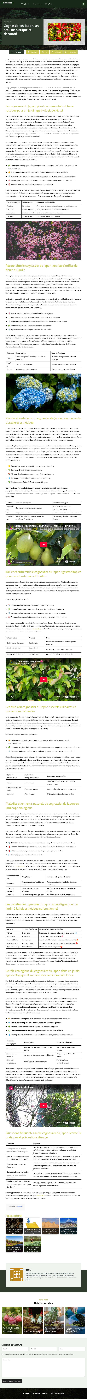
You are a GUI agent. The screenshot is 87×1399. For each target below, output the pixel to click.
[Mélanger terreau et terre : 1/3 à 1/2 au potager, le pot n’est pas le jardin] (75, 1320)
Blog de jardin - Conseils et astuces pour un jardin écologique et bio (12, 1324)
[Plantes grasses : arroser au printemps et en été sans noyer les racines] (54, 1320)
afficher (19, 1206)
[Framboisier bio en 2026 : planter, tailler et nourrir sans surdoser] (12, 1320)
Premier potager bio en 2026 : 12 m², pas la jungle (32, 1331)
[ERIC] (16, 1275)
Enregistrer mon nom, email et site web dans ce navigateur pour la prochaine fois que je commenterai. (39, 1354)
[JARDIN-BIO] (7, 4)
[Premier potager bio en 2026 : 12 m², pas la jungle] (33, 1320)
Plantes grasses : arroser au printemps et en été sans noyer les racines (54, 1330)
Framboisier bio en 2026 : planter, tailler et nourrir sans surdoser (11, 1330)
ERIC (28, 1269)
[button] (83, 4)
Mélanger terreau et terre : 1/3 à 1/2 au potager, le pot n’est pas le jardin (75, 1330)
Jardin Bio (37, 629)
